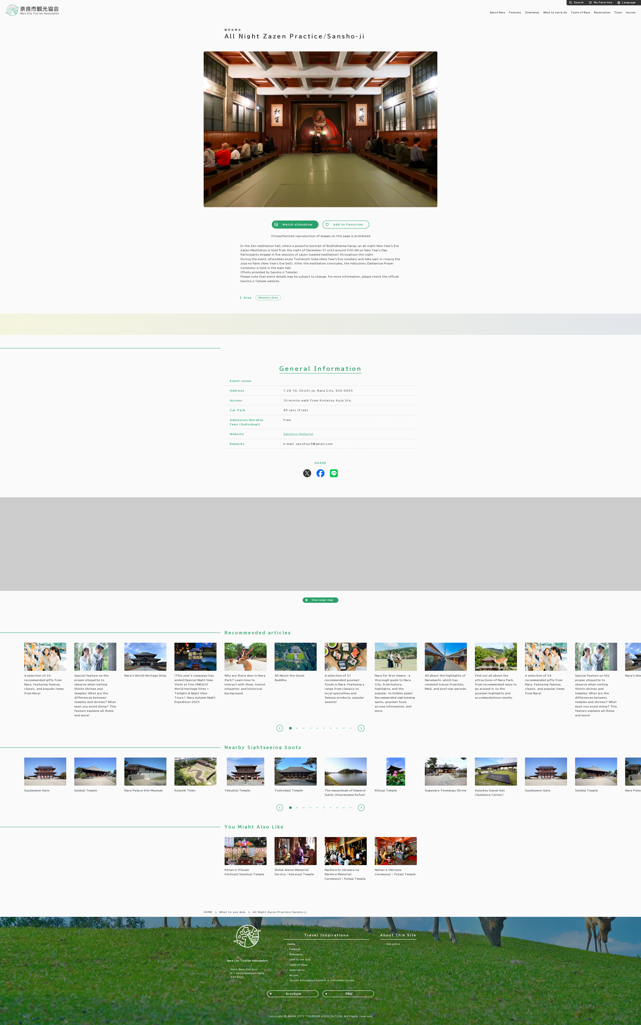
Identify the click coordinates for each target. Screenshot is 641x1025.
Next (361, 728)
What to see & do (555, 13)
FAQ (349, 993)
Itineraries (532, 13)
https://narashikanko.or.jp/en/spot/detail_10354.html (396, 857)
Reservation (602, 13)
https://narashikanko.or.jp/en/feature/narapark (496, 671)
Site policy (393, 944)
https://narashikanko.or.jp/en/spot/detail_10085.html (195, 775)
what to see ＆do (300, 959)
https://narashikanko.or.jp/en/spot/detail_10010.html (95, 775)
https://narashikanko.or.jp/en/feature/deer (246, 669)
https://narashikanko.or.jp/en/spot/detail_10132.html (145, 775)
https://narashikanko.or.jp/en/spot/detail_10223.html (296, 857)
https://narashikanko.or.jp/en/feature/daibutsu (296, 662)
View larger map (322, 600)
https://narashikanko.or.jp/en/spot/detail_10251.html (346, 859)
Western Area (268, 297)
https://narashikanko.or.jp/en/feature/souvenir (45, 669)
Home (291, 944)
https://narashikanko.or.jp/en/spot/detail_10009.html (396, 775)
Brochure (293, 993)
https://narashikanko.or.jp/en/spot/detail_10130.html (496, 777)
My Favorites (603, 2)
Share (320, 473)
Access (631, 13)
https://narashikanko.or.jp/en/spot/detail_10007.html (246, 775)
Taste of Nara (580, 13)
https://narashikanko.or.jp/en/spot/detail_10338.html (246, 857)
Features (515, 13)
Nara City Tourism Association (32, 10)
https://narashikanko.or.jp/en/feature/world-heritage (145, 660)
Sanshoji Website (298, 434)
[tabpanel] (246, 669)
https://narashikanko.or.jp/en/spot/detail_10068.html (346, 777)
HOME (208, 912)
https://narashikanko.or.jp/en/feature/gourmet (346, 673)
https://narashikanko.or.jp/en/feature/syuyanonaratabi (195, 673)
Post (307, 473)
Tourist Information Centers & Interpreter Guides (321, 980)
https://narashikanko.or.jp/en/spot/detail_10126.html (45, 775)
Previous (280, 728)
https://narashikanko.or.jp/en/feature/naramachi (446, 667)
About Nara (497, 13)
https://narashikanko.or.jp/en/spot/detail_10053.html (446, 775)
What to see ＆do (232, 912)
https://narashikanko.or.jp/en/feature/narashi (396, 678)
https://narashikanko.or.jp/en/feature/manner (95, 680)
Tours (618, 13)
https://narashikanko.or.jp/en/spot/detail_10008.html (296, 775)
